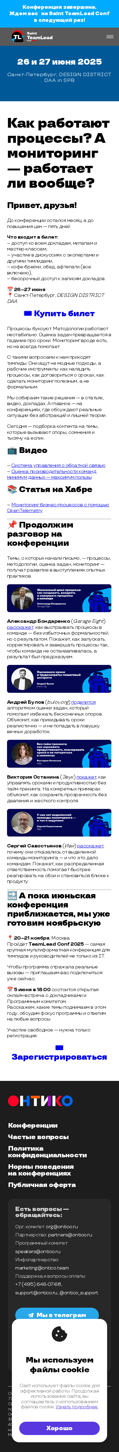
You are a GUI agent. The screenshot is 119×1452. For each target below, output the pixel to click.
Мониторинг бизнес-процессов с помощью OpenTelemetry (58, 508)
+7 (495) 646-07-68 (38, 1284)
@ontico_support (79, 1293)
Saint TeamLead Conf (79, 14)
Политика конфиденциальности (47, 1152)
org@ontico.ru (62, 1227)
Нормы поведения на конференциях (41, 1170)
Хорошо (59, 1428)
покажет (86, 777)
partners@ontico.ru (70, 1235)
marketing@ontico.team (42, 1268)
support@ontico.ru (36, 1293)
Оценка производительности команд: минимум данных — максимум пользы (52, 474)
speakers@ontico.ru (37, 1252)
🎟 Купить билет (59, 314)
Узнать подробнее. (77, 1407)
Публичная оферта (42, 1185)
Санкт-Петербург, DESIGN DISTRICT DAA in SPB (59, 77)
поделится (83, 702)
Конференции (33, 1125)
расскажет (20, 627)
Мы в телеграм (61, 1315)
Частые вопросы (38, 1137)
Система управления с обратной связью (58, 465)
